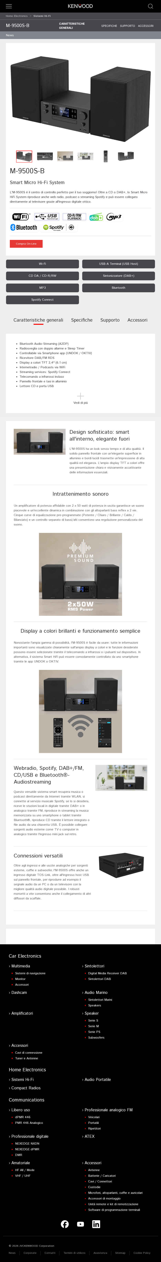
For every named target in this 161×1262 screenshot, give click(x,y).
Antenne (94, 1170)
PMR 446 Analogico (29, 1123)
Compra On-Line (26, 244)
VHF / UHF (22, 1176)
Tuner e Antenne (26, 1058)
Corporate (30, 1253)
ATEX (89, 1137)
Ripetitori (94, 1128)
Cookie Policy (142, 1253)
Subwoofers (96, 1037)
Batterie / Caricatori (102, 1176)
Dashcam (19, 993)
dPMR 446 (22, 1117)
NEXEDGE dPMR (27, 1149)
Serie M (93, 1026)
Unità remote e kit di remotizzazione (113, 1204)
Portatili (93, 1123)
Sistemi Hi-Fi (22, 1080)
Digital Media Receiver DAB (107, 973)
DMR (18, 1155)
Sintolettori (94, 966)
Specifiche (109, 25)
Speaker (92, 1013)
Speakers (94, 1005)
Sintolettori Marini (100, 1000)
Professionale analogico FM (109, 1110)
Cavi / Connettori (100, 1181)
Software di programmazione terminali (114, 1210)
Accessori (146, 25)
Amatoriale (20, 1163)
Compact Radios (25, 1088)
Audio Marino (96, 993)
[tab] (38, 323)
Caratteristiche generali (72, 25)
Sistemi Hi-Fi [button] (42, 16)
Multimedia (20, 966)
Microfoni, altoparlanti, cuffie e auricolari (115, 1193)
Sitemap (120, 1253)
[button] (9, 6)
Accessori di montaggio (104, 1198)
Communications (26, 1100)
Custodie (94, 1187)
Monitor (20, 979)
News (10, 35)
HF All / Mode (25, 1170)
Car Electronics (25, 956)
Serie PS (94, 1032)
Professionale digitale (29, 1137)
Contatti (50, 1253)
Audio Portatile (98, 1080)
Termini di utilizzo (74, 1253)
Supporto (127, 25)
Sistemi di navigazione (30, 973)
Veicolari (94, 1117)
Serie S (93, 1020)
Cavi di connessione (28, 1053)
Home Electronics (17, 16)
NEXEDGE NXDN (27, 1143)
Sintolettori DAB (99, 979)
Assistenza (100, 1253)
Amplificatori (22, 1013)
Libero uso (20, 1110)
